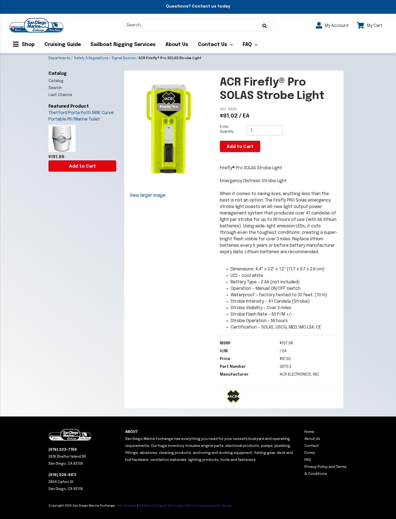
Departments (59, 58)
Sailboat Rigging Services (123, 44)
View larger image (147, 195)
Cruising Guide (62, 44)
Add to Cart (82, 166)
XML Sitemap (127, 505)
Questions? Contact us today (198, 6)
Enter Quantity (227, 129)
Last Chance (60, 95)
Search (55, 88)
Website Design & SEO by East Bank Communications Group (185, 505)
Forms (309, 453)
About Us (176, 44)
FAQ (247, 44)
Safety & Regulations (91, 58)
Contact (311, 446)
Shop (27, 44)
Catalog (56, 81)
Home (309, 432)
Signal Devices (124, 58)
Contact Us (212, 44)
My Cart (374, 25)
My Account (336, 25)
